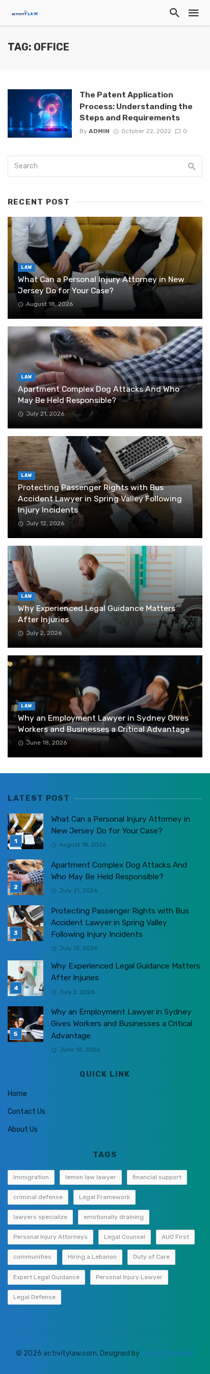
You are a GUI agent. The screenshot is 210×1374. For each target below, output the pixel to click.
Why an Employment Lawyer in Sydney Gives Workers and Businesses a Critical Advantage (104, 723)
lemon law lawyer (90, 1177)
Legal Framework (104, 1197)
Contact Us (26, 1111)
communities (32, 1256)
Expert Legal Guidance (46, 1277)
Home (17, 1093)
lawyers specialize (40, 1216)
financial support (157, 1177)
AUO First (175, 1236)
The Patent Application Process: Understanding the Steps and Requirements (136, 106)
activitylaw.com (168, 1353)
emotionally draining (114, 1216)
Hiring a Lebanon (92, 1256)
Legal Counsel (124, 1236)
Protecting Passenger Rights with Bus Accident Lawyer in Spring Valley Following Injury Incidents (100, 498)
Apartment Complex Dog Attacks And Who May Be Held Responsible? (98, 394)
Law (26, 267)
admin (99, 131)
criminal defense (38, 1197)
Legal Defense (34, 1297)
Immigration (31, 1177)
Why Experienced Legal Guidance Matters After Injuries (96, 613)
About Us (23, 1129)
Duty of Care (151, 1256)
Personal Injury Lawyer (129, 1277)
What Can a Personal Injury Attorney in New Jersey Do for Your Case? (101, 284)
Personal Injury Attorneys (50, 1236)
